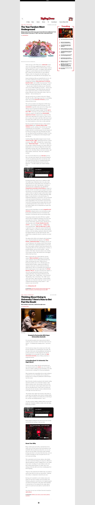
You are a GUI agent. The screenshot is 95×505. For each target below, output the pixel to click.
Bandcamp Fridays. (35, 241)
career (39, 366)
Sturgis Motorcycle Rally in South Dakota (36, 188)
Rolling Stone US (32, 285)
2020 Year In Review (35, 288)
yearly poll (44, 64)
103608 (33, 494)
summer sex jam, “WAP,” (31, 140)
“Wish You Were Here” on (43, 226)
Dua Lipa (44, 155)
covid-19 (35, 289)
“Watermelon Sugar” (34, 143)
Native (48, 494)
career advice (37, 494)
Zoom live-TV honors (39, 99)
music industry (44, 494)
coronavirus (29, 106)
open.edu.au (29, 491)
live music (43, 289)
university (28, 495)
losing (45, 224)
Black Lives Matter (34, 258)
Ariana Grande (29, 125)
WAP (35, 142)
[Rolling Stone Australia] (47, 19)
